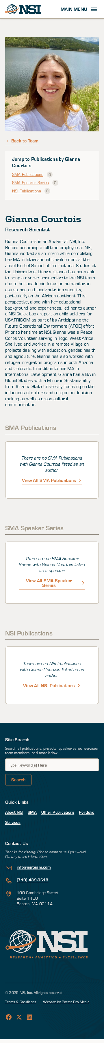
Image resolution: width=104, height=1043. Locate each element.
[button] (80, 9)
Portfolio (86, 812)
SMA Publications (27, 174)
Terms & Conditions (20, 1001)
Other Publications (57, 812)
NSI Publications (26, 191)
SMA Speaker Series (30, 182)
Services (13, 822)
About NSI (14, 812)
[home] (23, 9)
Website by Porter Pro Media (66, 1001)
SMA (32, 812)
